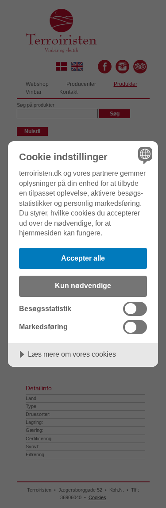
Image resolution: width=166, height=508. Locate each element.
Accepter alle (83, 258)
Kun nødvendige (83, 285)
